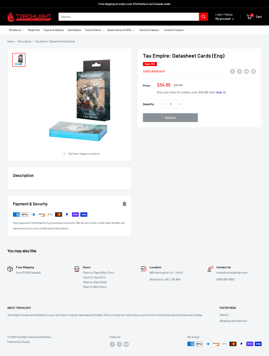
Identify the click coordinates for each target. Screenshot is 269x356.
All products (24, 41)
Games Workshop (154, 71)
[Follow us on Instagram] (119, 344)
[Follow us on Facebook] (112, 344)
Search (224, 314)
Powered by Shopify (18, 341)
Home (10, 41)
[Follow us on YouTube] (126, 344)
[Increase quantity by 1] (180, 104)
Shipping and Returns (233, 320)
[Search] (203, 17)
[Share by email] (253, 71)
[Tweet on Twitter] (246, 71)
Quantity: (149, 104)
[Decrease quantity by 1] (161, 104)
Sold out (170, 117)
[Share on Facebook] (232, 71)
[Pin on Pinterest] (239, 71)
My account (223, 18)
